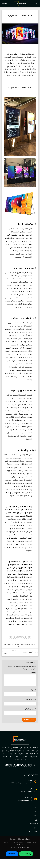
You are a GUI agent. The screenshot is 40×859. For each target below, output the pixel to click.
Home (34, 843)
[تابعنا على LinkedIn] (18, 765)
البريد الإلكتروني (31, 699)
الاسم (33, 690)
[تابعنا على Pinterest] (22, 765)
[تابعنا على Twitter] (25, 765)
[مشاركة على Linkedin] (10, 637)
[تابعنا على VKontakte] (10, 765)
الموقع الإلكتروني (30, 709)
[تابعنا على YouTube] (14, 765)
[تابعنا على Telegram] (7, 765)
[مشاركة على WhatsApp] (29, 637)
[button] (36, 3)
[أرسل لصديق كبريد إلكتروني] (18, 637)
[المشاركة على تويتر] (22, 637)
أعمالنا (36, 812)
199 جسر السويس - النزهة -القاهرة (20, 783)
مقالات (20, 13)
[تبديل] (3, 820)
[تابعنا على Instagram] (29, 765)
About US (7, 843)
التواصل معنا (33, 832)
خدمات (36, 816)
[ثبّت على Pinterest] (14, 637)
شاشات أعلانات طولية (30, 652)
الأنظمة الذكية (33, 824)
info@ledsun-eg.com (24, 801)
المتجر (36, 828)
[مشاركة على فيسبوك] (25, 637)
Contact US (20, 844)
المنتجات (35, 808)
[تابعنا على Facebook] (33, 765)
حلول (36, 820)
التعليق (33, 672)
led (5, 455)
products (28, 843)
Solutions (19, 843)
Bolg (13, 843)
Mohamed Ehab (24, 847)
